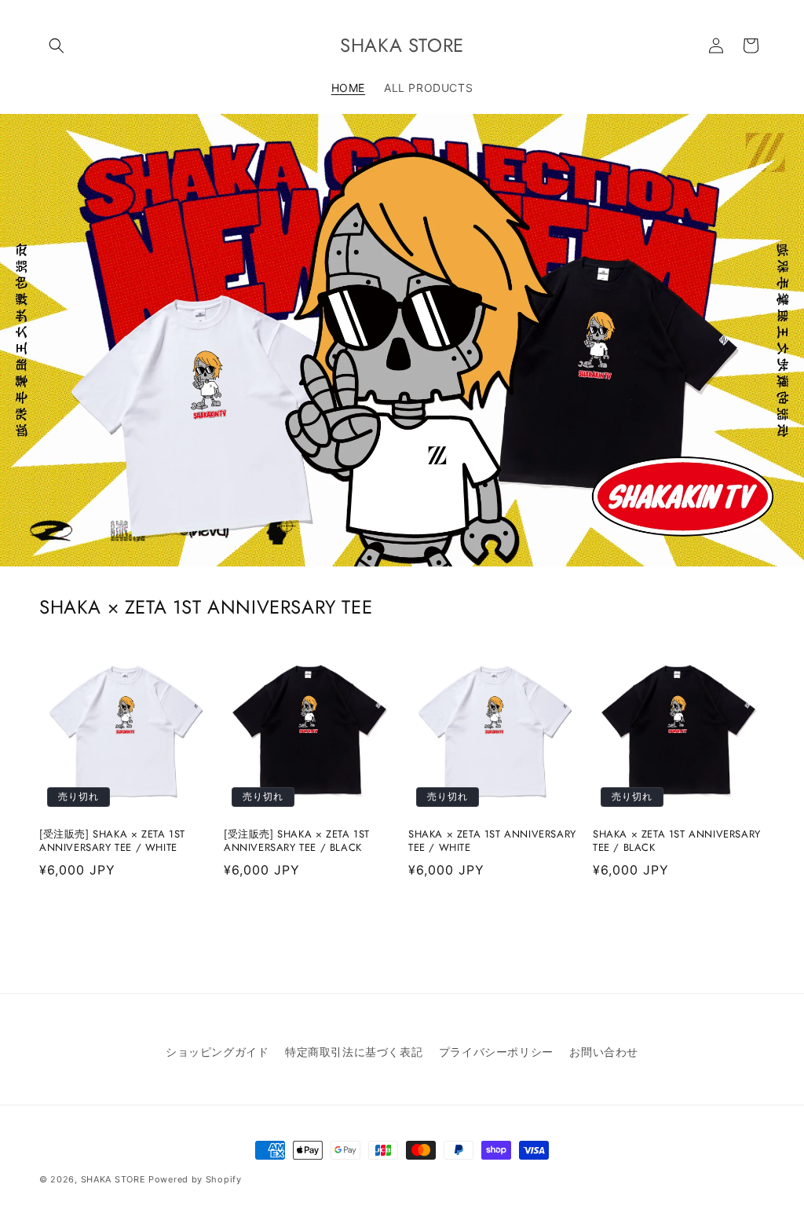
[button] (56, 45)
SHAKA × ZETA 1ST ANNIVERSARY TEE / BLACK (677, 841)
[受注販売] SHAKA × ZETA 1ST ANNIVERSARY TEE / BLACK (297, 841)
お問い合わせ (603, 1051)
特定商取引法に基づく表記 (353, 1051)
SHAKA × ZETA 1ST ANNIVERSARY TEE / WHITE (492, 841)
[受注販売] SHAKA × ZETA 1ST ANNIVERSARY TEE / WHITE (112, 841)
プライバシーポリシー (496, 1051)
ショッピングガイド (217, 1051)
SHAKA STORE (113, 1179)
